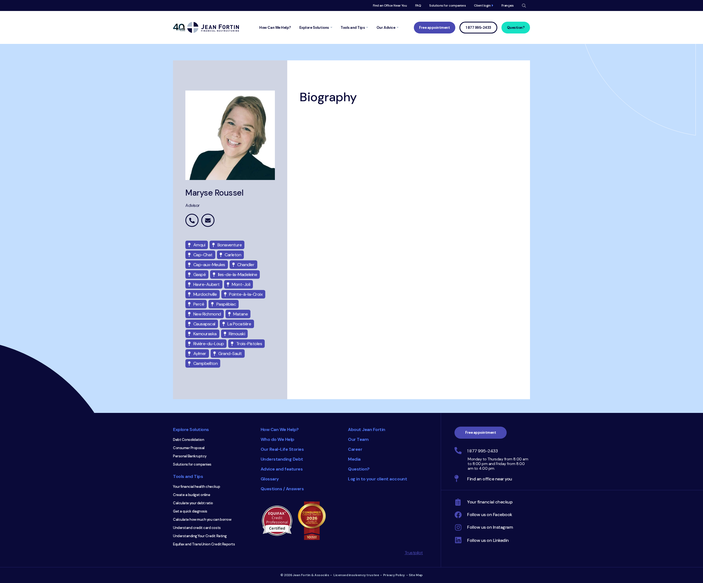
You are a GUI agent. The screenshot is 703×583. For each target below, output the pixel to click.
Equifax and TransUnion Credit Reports (204, 544)
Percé (198, 304)
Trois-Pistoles (249, 344)
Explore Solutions (191, 429)
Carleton (233, 255)
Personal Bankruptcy (190, 456)
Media (354, 459)
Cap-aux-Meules (209, 264)
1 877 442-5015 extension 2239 (192, 220)
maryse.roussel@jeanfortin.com (207, 220)
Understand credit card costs (197, 527)
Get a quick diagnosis (190, 511)
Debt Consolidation (188, 439)
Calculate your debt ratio (193, 503)
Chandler (245, 264)
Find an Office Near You (390, 5)
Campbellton (205, 363)
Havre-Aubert (206, 284)
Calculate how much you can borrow (202, 519)
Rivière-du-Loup (208, 344)
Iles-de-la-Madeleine (237, 274)
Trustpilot (413, 553)
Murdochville (205, 294)
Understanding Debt (282, 459)
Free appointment (434, 27)
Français (507, 5)
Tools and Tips (188, 476)
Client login (482, 5)
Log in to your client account (377, 479)
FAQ (418, 5)
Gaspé (199, 274)
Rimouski (237, 334)
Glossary (270, 479)
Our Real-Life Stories (282, 449)
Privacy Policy (394, 575)
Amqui (199, 245)
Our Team (358, 439)
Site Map (415, 575)
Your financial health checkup (196, 486)
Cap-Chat (203, 255)
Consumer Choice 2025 (314, 521)
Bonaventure (229, 245)
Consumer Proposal (189, 448)
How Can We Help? (280, 429)
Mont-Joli (241, 284)
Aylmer (199, 353)
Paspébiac (226, 304)
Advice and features (282, 469)
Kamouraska (205, 334)
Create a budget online (191, 494)
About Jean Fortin (366, 429)
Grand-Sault (230, 353)
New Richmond (207, 314)
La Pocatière (239, 324)
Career (355, 449)
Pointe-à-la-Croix (246, 294)
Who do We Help (277, 439)
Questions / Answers (282, 489)
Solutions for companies (447, 5)
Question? (516, 27)
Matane (240, 314)
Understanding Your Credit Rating (200, 536)
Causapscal (204, 324)
